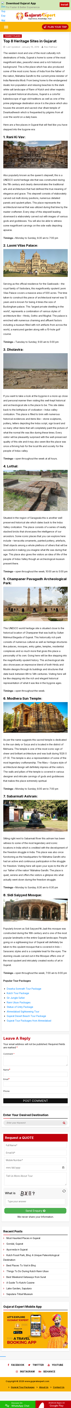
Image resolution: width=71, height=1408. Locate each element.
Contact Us (58, 1387)
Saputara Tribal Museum (19, 1294)
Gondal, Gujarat (14, 1243)
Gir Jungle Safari (16, 997)
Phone (6, 1091)
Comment (9, 1054)
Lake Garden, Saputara (19, 1288)
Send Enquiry (34, 1210)
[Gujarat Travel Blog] (35, 19)
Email (5, 1079)
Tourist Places (12, 36)
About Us (43, 1387)
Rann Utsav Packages (19, 1002)
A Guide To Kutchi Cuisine (20, 1282)
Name (6, 1070)
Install (64, 4)
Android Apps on (57, 1404)
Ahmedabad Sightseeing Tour (23, 1011)
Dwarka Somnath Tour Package (24, 988)
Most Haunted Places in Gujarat (23, 1238)
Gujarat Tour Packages (23, 1387)
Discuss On (20, 1404)
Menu (8, 27)
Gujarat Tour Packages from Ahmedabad (29, 1020)
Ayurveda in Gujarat (17, 1249)
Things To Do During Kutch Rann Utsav (27, 1271)
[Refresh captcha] (64, 1191)
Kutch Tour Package (18, 993)
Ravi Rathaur (50, 47)
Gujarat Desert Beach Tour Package (26, 1016)
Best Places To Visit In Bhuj (21, 1265)
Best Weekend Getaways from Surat (26, 1277)
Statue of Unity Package (20, 1006)
